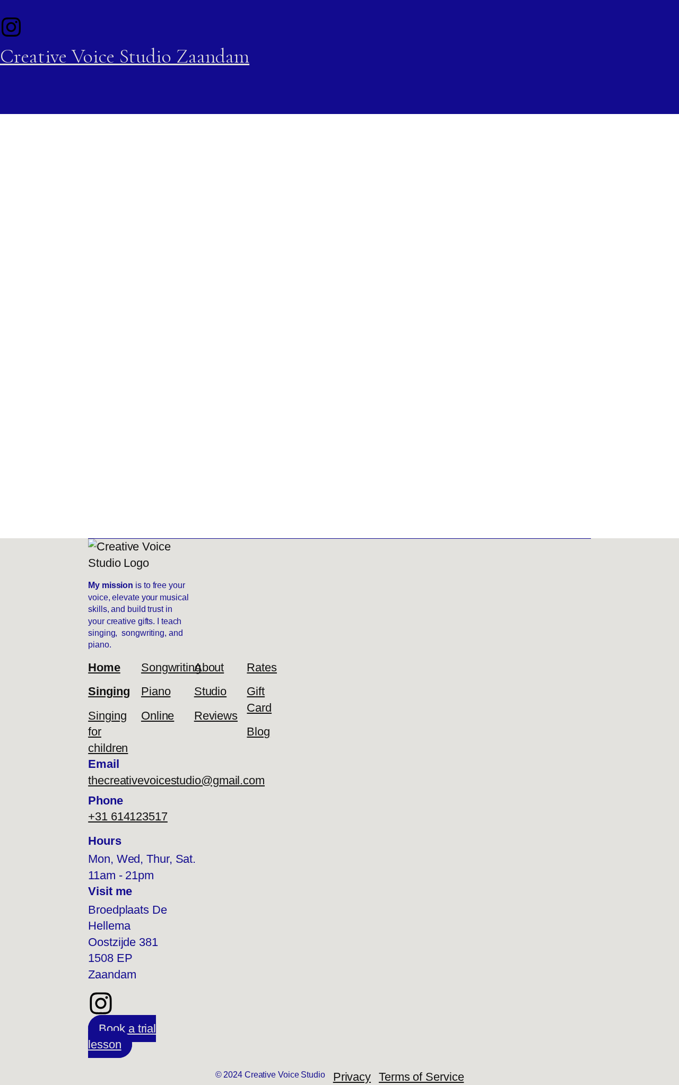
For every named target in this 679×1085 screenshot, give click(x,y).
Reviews (215, 715)
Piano (156, 691)
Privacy (352, 1076)
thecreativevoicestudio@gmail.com (176, 780)
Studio (210, 691)
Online (157, 715)
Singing (108, 691)
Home (104, 667)
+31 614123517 (128, 816)
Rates (262, 667)
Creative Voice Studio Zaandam (124, 56)
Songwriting (162, 667)
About (209, 667)
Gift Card (259, 699)
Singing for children (108, 732)
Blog (258, 731)
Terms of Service (421, 1076)
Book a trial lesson (122, 1036)
